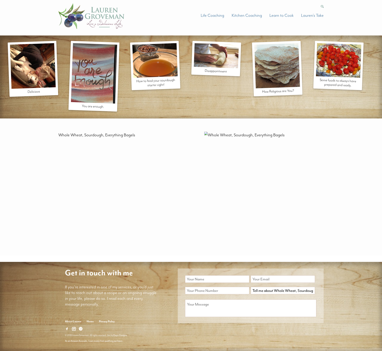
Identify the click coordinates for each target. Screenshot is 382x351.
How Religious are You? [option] (278, 91)
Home (90, 321)
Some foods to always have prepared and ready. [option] (337, 83)
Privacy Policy (107, 321)
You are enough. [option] (93, 106)
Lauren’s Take (312, 15)
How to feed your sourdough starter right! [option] (155, 82)
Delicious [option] (33, 91)
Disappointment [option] (216, 70)
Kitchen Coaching (247, 15)
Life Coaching (212, 15)
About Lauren (73, 321)
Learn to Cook (281, 15)
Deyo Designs (120, 335)
